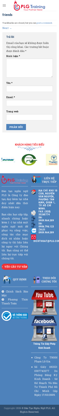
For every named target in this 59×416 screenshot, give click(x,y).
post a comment (44, 23)
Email (10, 97)
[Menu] (4, 5)
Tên (9, 82)
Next (7, 28)
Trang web (12, 111)
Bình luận (13, 56)
